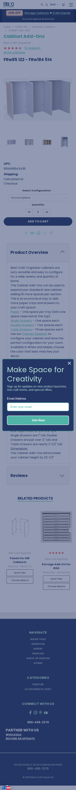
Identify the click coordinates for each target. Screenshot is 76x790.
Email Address (16, 398)
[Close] (69, 363)
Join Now (38, 420)
